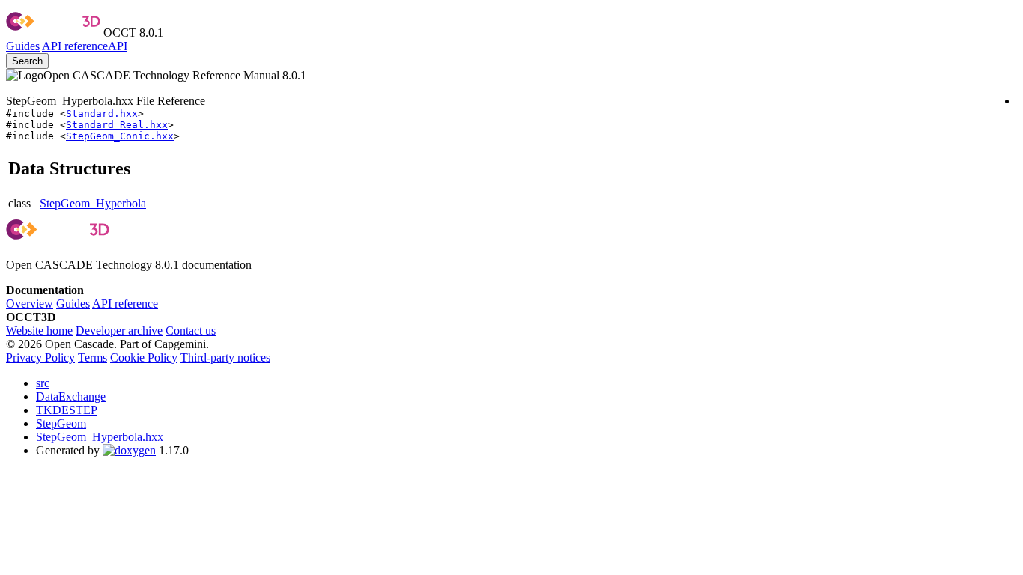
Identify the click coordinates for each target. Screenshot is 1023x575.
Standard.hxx (102, 113)
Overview (29, 303)
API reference (125, 303)
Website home (39, 330)
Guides (23, 46)
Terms (92, 357)
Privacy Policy (40, 357)
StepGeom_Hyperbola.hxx (99, 437)
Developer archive (119, 330)
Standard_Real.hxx (117, 124)
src (42, 383)
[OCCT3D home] (53, 32)
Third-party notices (225, 357)
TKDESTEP (66, 410)
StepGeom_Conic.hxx (120, 136)
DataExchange (71, 396)
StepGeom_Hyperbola (93, 203)
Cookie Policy (143, 357)
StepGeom (61, 423)
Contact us (191, 330)
